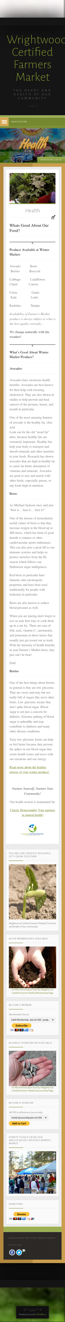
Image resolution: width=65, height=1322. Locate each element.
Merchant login (51, 160)
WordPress (41, 1314)
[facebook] (12, 1252)
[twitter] (19, 1252)
